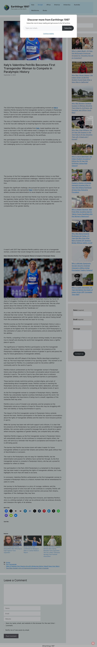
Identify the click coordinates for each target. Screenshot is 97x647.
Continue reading (48, 33)
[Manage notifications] (93, 643)
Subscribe (68, 28)
